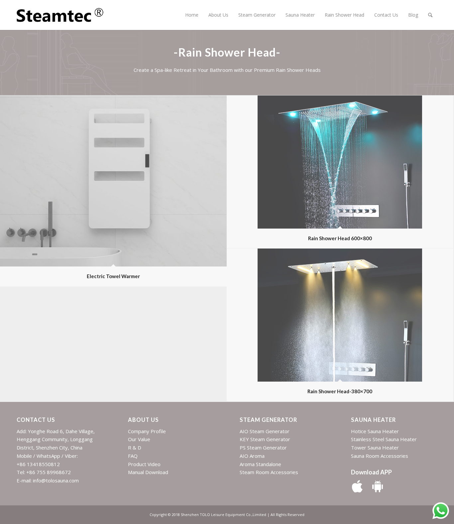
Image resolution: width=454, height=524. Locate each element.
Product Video (144, 464)
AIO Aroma (252, 455)
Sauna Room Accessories (379, 455)
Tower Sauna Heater (375, 447)
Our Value (139, 439)
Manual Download (148, 472)
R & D (134, 447)
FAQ (133, 455)
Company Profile (147, 431)
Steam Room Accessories (269, 472)
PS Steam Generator (263, 447)
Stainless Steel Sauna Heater (384, 439)
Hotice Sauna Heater (375, 431)
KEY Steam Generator (265, 439)
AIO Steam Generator (264, 431)
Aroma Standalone (260, 464)
